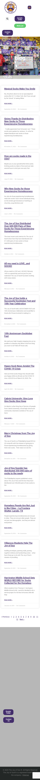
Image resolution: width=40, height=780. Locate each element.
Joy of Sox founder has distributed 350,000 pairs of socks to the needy (18, 471)
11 (37, 617)
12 (17, 619)
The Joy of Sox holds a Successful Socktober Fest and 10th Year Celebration (19, 301)
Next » (22, 619)
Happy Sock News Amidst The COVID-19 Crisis (19, 367)
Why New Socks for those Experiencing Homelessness (18, 190)
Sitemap (26, 775)
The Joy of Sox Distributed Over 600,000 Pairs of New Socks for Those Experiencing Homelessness (19, 227)
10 (34, 617)
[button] (29, 7)
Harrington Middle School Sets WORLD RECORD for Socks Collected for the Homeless (19, 580)
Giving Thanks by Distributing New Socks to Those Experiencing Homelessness (19, 121)
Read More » (8, 103)
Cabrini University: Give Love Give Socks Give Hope (18, 399)
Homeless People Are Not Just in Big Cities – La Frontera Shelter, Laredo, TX (19, 508)
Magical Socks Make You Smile (19, 89)
